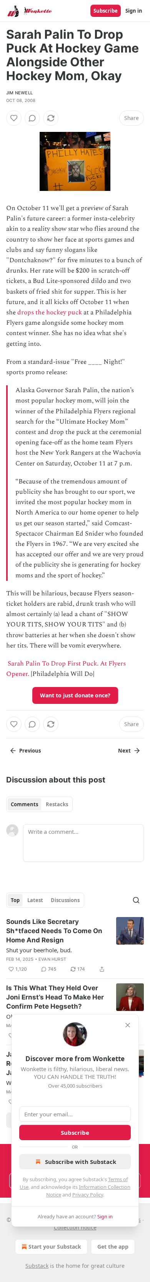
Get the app (112, 1246)
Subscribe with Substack (80, 1161)
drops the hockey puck (49, 312)
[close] (128, 1025)
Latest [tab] (35, 900)
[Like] (14, 118)
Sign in (133, 10)
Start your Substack (54, 1246)
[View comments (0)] (32, 118)
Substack (36, 1265)
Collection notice (75, 1227)
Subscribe (105, 10)
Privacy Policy (87, 1194)
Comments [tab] (24, 804)
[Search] (136, 900)
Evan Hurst (52, 959)
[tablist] (39, 804)
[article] (75, 945)
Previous (30, 750)
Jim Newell (19, 92)
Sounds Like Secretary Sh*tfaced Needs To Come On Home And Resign (54, 931)
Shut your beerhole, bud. (39, 950)
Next (124, 750)
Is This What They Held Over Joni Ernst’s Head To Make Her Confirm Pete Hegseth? (55, 997)
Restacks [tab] (57, 804)
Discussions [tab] (65, 900)
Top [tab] (15, 900)
